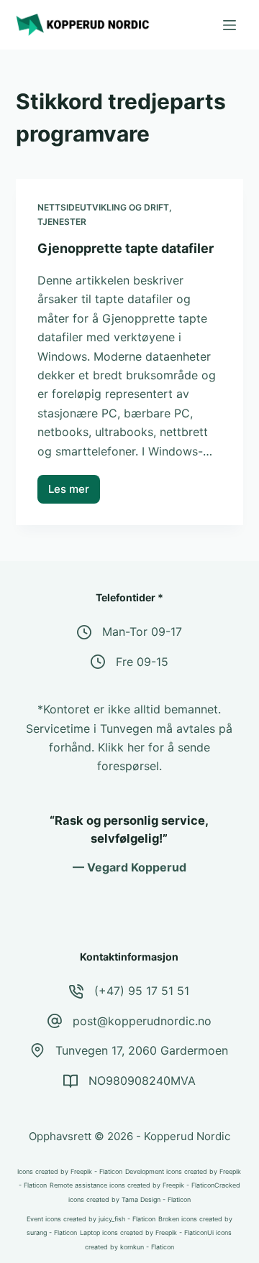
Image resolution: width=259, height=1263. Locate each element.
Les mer (74, 493)
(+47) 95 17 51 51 (141, 991)
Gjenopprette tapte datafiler (125, 248)
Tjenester (61, 221)
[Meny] (229, 25)
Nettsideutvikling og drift (103, 207)
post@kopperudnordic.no (142, 1021)
